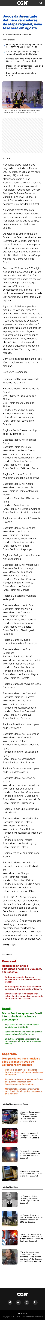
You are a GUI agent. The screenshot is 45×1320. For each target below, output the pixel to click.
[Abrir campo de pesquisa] (41, 3)
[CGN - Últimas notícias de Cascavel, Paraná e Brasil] (22, 3)
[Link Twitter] (18, 1304)
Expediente (22, 1313)
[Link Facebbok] (10, 1304)
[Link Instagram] (26, 1304)
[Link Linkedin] (35, 1304)
